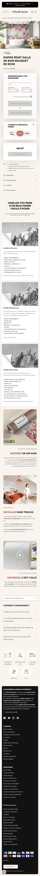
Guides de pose (7, 775)
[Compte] (31, 12)
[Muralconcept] (20, 11)
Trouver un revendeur (9, 797)
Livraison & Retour (8, 773)
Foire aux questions (9, 732)
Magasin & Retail (8, 822)
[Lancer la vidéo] (20, 555)
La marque (6, 737)
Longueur (27, 87)
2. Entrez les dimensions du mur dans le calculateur (17, 619)
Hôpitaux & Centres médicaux (12, 828)
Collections (6, 754)
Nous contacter (7, 729)
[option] (20, 35)
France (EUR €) (9, 866)
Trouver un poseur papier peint (12, 794)
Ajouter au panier (20, 154)
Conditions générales (9, 756)
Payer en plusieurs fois (9, 778)
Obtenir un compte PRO (10, 844)
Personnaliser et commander (20, 103)
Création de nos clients (10, 786)
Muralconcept (10, 871)
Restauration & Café (9, 820)
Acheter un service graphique (20, 113)
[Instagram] (13, 718)
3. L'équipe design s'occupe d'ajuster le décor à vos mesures (18, 628)
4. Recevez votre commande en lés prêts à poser (16, 638)
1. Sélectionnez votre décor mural (16, 612)
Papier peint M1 (7, 841)
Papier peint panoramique (10, 743)
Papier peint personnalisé (10, 809)
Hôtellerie (6, 814)
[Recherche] (35, 598)
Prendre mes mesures (9, 781)
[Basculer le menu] (5, 12)
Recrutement (7, 751)
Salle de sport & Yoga (9, 836)
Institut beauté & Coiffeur (10, 825)
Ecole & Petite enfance (10, 839)
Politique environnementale (11, 734)
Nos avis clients (7, 745)
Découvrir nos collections (10, 789)
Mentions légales (8, 759)
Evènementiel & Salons (10, 831)
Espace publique (8, 833)
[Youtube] (9, 718)
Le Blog (5, 740)
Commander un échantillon (11, 783)
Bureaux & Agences (9, 817)
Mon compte (7, 770)
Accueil (4, 18)
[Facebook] (4, 718)
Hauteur (12, 87)
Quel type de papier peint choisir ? (13, 792)
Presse (5, 748)
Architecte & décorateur (10, 812)
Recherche (5, 860)
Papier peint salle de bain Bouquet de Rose (19, 18)
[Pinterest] (18, 718)
